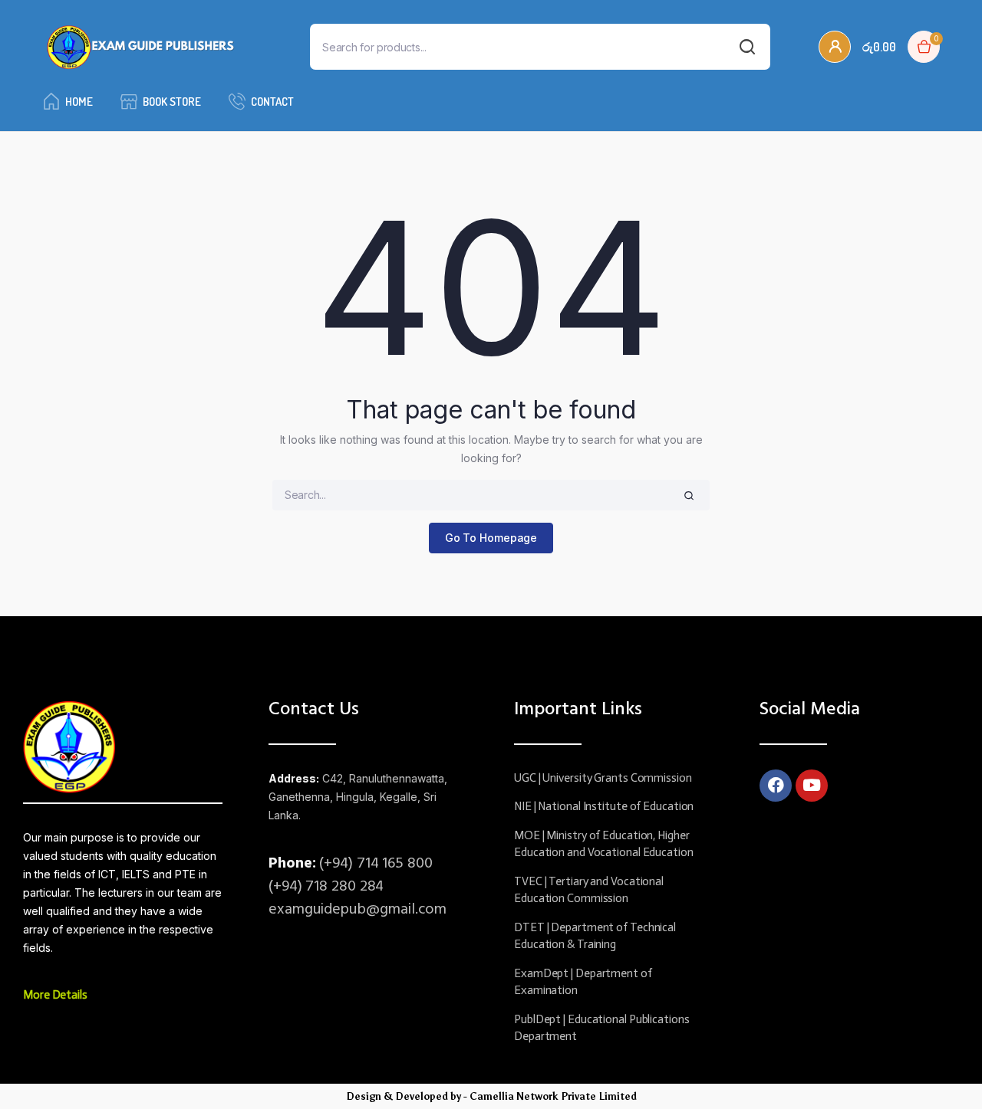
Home (79, 101)
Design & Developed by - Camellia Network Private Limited (491, 1096)
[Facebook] (776, 785)
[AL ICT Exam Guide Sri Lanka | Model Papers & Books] (140, 47)
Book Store (172, 101)
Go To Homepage (491, 537)
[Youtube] (812, 785)
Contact (272, 101)
